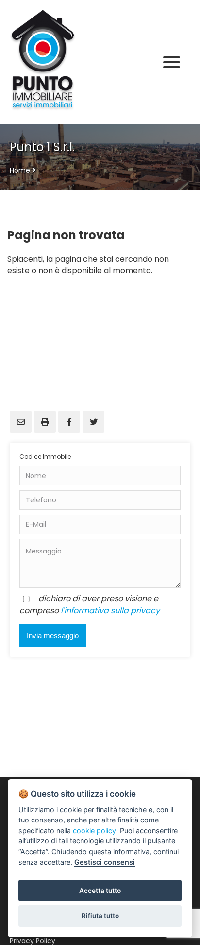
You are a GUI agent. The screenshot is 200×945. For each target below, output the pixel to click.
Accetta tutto (100, 890)
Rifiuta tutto (100, 916)
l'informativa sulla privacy (110, 610)
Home (20, 170)
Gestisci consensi (104, 862)
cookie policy (94, 830)
